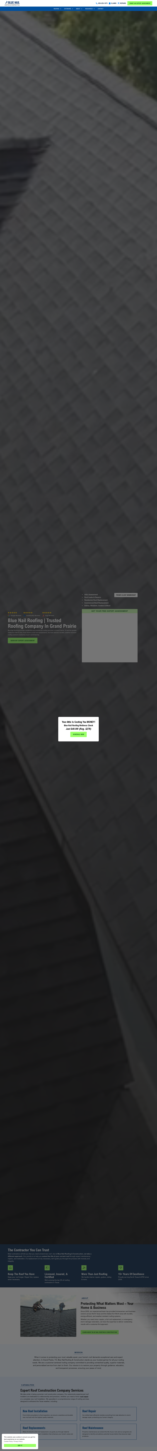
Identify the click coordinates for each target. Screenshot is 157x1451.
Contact (100, 9)
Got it (20, 1445)
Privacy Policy (18, 1441)
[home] (12, 3)
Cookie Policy (8, 1441)
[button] (57, 9)
